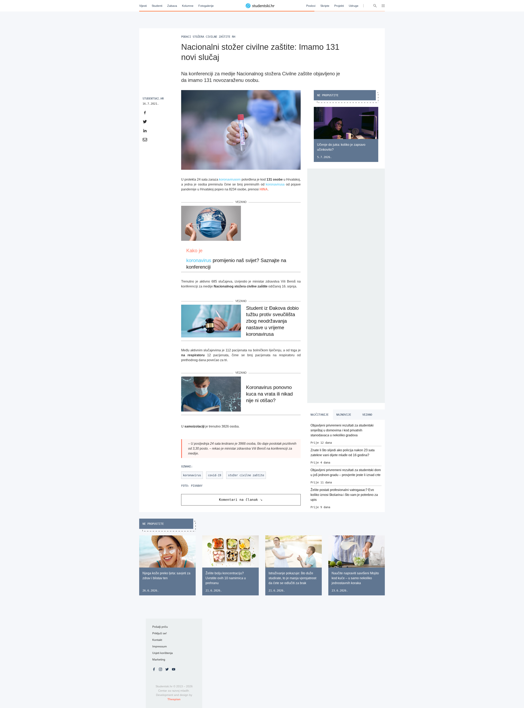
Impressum (159, 646)
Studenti (157, 5)
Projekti (339, 5)
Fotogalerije (206, 5)
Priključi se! (159, 633)
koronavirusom (230, 179)
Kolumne (187, 5)
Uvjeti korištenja (162, 653)
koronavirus (198, 260)
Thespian (174, 699)
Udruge (353, 5)
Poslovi (310, 5)
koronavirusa (275, 184)
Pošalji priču (160, 626)
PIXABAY (196, 485)
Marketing (158, 659)
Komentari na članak (238, 500)
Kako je (194, 250)
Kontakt (157, 639)
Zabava (172, 5)
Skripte (324, 5)
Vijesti (143, 5)
